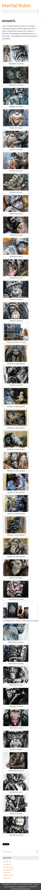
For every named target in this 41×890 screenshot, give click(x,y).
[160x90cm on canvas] (15, 75)
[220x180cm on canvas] (15, 53)
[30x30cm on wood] (15, 117)
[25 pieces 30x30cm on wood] (15, 332)
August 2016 (7, 873)
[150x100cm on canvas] (15, 589)
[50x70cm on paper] (15, 567)
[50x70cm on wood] (15, 375)
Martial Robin (16, 5)
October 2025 (7, 862)
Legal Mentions (21, 886)
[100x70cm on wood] (15, 675)
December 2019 (8, 867)
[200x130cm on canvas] (15, 632)
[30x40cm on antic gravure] (15, 353)
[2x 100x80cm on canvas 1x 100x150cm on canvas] (20, 610)
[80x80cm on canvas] (15, 96)
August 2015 (7, 878)
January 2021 (7, 864)
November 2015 (8, 875)
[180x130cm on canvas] (15, 653)
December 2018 (8, 870)
